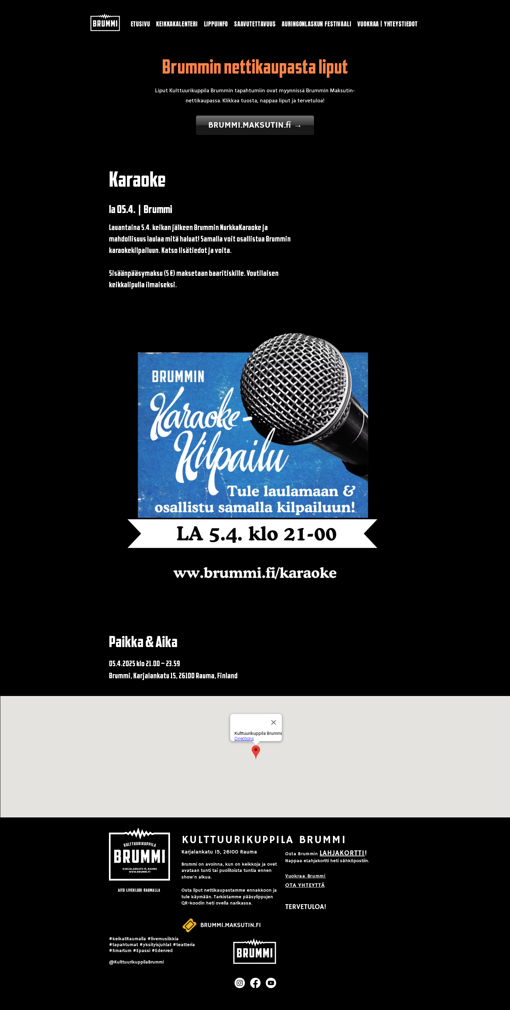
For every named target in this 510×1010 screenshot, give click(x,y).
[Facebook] (255, 983)
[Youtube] (271, 983)
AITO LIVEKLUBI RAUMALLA (139, 890)
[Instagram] (240, 983)
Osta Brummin (301, 854)
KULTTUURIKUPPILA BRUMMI (264, 840)
